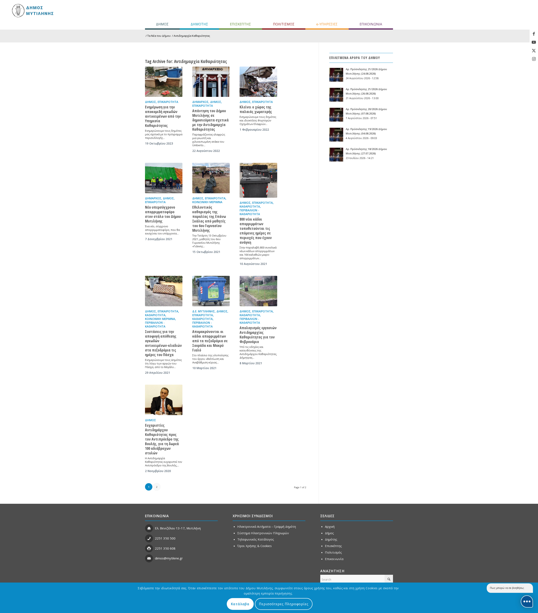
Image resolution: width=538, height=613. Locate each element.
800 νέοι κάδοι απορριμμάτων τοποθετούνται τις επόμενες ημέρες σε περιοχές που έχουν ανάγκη (256, 231)
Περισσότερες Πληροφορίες (283, 604)
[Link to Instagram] (534, 59)
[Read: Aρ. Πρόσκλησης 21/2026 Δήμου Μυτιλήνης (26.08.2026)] (336, 95)
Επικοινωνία (334, 559)
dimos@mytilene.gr (169, 558)
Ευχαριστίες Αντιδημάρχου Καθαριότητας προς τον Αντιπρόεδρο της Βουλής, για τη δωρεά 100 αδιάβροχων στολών (162, 439)
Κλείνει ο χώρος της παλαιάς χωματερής (256, 109)
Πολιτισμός (333, 552)
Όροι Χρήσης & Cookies (254, 546)
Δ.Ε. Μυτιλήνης (203, 311)
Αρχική (330, 526)
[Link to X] (534, 50)
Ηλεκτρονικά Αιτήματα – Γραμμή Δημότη (266, 526)
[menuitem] (162, 24)
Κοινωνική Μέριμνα (207, 202)
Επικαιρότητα (168, 102)
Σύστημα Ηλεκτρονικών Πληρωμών (263, 533)
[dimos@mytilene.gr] (149, 558)
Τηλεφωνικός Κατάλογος (255, 539)
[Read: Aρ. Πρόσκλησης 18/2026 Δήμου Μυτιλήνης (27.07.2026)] (336, 155)
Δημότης (331, 539)
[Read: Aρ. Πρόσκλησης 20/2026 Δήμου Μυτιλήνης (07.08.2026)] (336, 115)
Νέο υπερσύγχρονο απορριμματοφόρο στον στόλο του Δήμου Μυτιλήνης (163, 214)
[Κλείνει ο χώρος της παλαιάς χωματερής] (258, 82)
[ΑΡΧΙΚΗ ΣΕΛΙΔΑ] (32, 10)
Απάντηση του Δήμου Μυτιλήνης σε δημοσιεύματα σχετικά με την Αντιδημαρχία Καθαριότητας (210, 120)
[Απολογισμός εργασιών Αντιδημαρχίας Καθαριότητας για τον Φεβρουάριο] (258, 291)
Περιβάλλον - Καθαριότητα (250, 212)
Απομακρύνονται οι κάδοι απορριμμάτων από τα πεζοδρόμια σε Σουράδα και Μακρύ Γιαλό (210, 341)
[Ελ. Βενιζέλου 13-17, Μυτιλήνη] (149, 528)
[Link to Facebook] (534, 34)
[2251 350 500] (149, 538)
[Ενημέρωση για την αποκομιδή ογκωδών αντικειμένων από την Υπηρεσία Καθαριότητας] (163, 82)
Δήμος (150, 102)
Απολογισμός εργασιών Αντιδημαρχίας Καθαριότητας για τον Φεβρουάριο (258, 334)
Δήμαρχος (200, 102)
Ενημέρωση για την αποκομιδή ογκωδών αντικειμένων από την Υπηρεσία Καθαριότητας (163, 116)
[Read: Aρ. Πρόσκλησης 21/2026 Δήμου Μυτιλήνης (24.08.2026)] (336, 75)
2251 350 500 (165, 538)
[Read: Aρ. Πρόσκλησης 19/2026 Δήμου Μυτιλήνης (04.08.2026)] (336, 135)
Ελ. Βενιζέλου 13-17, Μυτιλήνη (178, 528)
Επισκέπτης (333, 546)
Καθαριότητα (250, 206)
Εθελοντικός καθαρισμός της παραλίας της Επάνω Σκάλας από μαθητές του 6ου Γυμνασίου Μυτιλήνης (209, 219)
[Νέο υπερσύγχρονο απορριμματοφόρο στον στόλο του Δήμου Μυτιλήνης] (163, 178)
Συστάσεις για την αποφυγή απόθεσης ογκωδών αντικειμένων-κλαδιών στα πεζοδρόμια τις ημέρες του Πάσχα (163, 343)
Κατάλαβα (240, 604)
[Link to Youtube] (534, 42)
